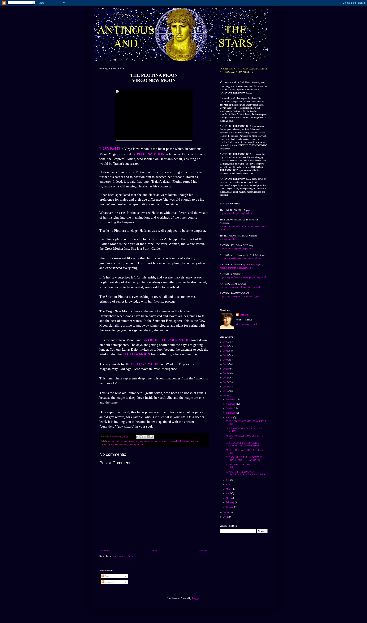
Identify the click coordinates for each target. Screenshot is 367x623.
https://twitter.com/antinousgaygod (235, 267)
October (230, 408)
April (228, 493)
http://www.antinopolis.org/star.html (236, 213)
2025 (225, 346)
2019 (225, 373)
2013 (225, 512)
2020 (225, 368)
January (230, 507)
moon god (134, 444)
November (231, 404)
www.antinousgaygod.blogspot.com (236, 248)
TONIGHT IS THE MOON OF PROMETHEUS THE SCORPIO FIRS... (246, 473)
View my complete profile (247, 324)
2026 (225, 342)
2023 (225, 355)
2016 (225, 386)
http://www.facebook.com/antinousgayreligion (240, 258)
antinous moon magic (149, 441)
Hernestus (244, 314)
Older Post (202, 550)
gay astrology (188, 441)
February (230, 502)
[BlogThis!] (141, 437)
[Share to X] (145, 437)
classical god (175, 441)
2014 (225, 395)
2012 (225, 517)
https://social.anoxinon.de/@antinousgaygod (240, 287)
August (229, 417)
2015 (225, 391)
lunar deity (123, 444)
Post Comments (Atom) (122, 556)
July (228, 480)
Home (154, 550)
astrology (165, 441)
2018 (225, 377)
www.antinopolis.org (229, 239)
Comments (109, 582)
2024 (225, 351)
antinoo (111, 441)
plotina (143, 444)
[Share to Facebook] (148, 437)
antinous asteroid (131, 441)
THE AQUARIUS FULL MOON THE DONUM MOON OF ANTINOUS (244, 458)
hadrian (114, 444)
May (228, 489)
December (231, 399)
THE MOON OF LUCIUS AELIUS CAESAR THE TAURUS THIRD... (244, 444)
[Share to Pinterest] (152, 437)
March (229, 498)
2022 (225, 360)
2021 (225, 364)
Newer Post (105, 550)
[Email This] (138, 437)
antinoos (119, 441)
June (228, 484)
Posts (106, 576)
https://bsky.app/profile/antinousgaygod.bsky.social (243, 277)
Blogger (195, 598)
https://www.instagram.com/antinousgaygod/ (240, 296)
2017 (225, 382)
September (231, 413)
